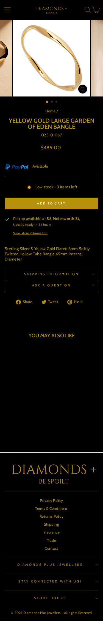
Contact (51, 548)
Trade (51, 540)
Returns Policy (51, 516)
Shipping (51, 524)
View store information (30, 233)
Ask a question (51, 285)
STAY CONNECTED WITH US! (50, 581)
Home (50, 111)
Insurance (51, 532)
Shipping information (51, 274)
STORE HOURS (50, 598)
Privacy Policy (51, 500)
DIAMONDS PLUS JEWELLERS (50, 565)
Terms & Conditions (51, 508)
